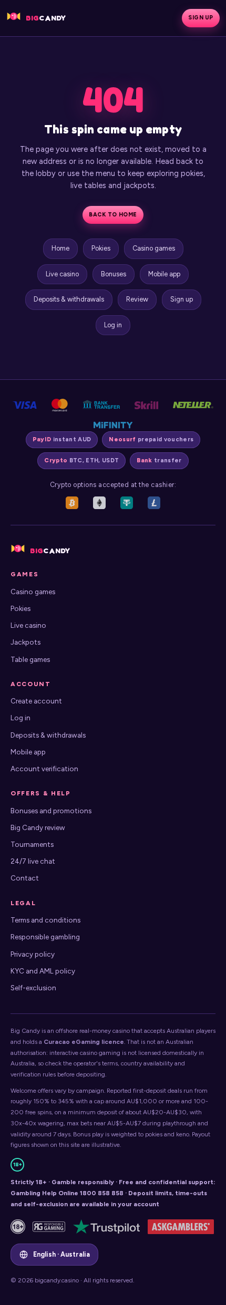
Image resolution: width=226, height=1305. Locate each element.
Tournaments (32, 844)
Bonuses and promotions (51, 810)
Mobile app (164, 274)
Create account (36, 701)
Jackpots (25, 642)
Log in (113, 325)
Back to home (113, 214)
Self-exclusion (33, 987)
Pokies (100, 248)
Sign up (200, 17)
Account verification (44, 768)
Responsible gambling (45, 937)
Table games (30, 659)
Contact (25, 878)
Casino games (153, 248)
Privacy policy (33, 954)
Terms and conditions (45, 920)
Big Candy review (38, 827)
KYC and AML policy (43, 971)
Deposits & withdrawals (69, 299)
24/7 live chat (33, 861)
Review (137, 299)
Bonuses (113, 274)
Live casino (62, 274)
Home (60, 248)
